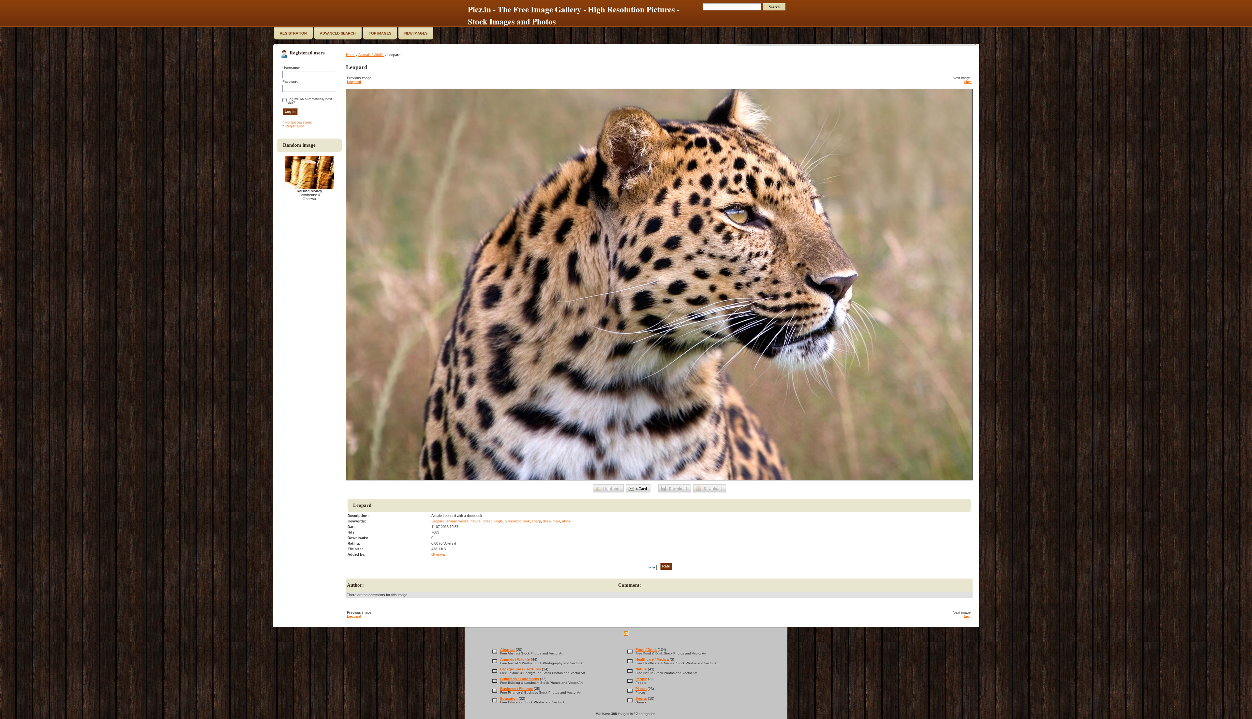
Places (641, 689)
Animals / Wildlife (371, 55)
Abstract (507, 650)
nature (475, 521)
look (526, 521)
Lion (968, 82)
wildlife (463, 521)
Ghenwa (438, 554)
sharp (536, 521)
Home (350, 55)
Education (509, 698)
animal (451, 521)
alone (566, 521)
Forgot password (298, 122)
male (556, 521)
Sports (641, 698)
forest (487, 521)
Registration (294, 126)
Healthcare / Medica (652, 659)
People (641, 679)
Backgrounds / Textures (520, 669)
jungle (498, 521)
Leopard (354, 82)
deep (547, 521)
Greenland (513, 521)
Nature (641, 669)
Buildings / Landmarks (519, 679)
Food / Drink (646, 650)
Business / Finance (516, 689)
